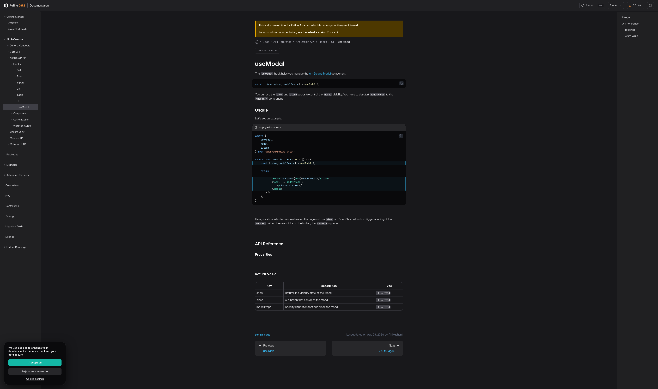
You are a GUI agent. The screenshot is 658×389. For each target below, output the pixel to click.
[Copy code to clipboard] (401, 83)
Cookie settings (35, 378)
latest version (316, 32)
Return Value (631, 35)
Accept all (35, 362)
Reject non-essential (35, 371)
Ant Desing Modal (320, 73)
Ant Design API (305, 42)
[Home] (256, 42)
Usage (626, 17)
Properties (629, 29)
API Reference (282, 42)
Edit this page (262, 334)
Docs (266, 42)
